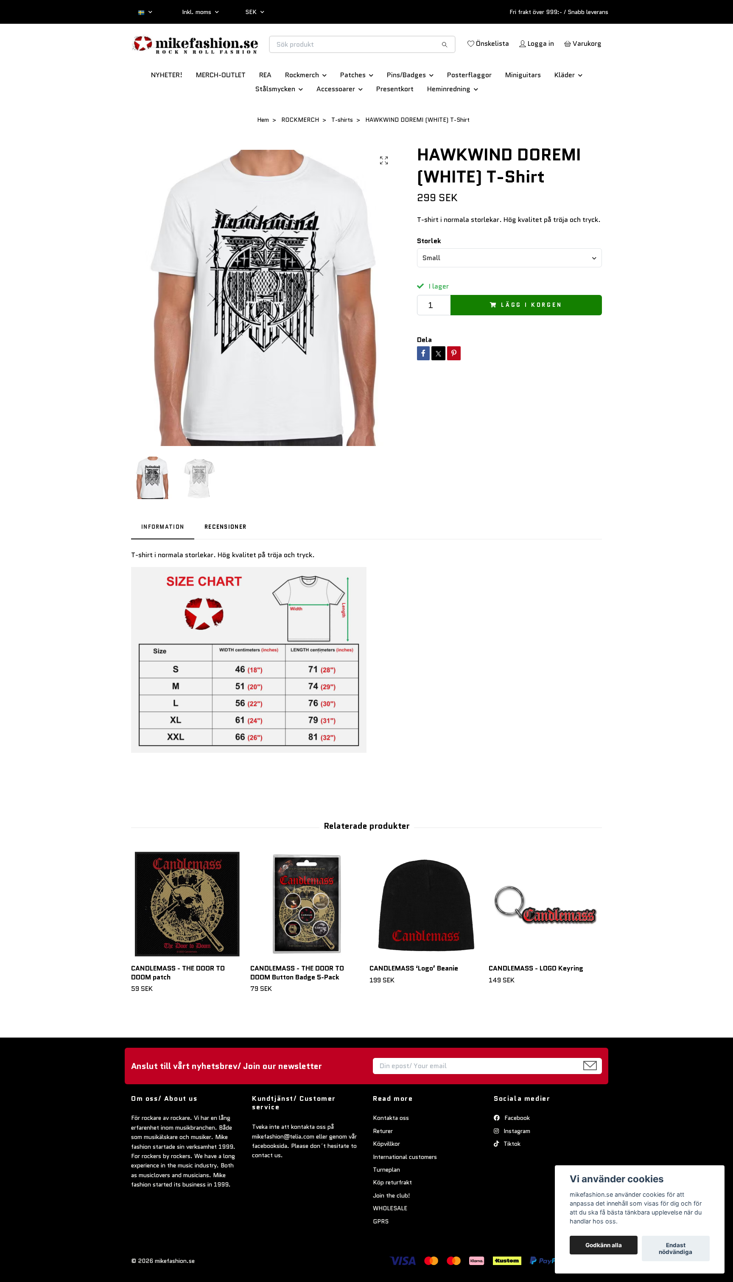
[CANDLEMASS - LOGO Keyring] (545, 934)
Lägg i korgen (531, 335)
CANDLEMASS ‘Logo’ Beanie (413, 998)
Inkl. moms (197, 12)
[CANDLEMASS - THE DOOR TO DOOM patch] (187, 934)
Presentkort (395, 118)
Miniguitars (523, 104)
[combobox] (509, 287)
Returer (383, 1160)
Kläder (564, 104)
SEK (251, 12)
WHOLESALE (390, 1238)
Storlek (429, 270)
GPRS (381, 1251)
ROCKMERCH (300, 149)
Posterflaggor (469, 104)
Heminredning (448, 118)
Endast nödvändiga (675, 1248)
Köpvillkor (386, 1173)
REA (265, 104)
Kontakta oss (391, 1148)
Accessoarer (335, 118)
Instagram (516, 1160)
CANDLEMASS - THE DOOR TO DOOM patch (178, 1002)
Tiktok (511, 1173)
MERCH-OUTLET (221, 104)
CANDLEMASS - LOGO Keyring (536, 998)
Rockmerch (302, 104)
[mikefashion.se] (248, 53)
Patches (353, 104)
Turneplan (386, 1199)
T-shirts (342, 149)
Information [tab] (162, 557)
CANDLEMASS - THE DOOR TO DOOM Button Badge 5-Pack (297, 1002)
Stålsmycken (275, 118)
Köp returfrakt (392, 1212)
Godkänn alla (603, 1245)
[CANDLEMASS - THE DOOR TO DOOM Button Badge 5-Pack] (306, 934)
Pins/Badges (406, 104)
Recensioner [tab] (225, 557)
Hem (263, 149)
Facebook (516, 1148)
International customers (405, 1186)
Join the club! (391, 1225)
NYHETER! (166, 104)
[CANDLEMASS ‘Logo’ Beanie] (425, 934)
